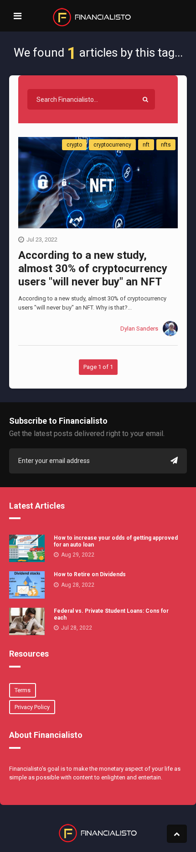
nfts (166, 145)
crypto (74, 145)
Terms (23, 690)
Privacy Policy (32, 707)
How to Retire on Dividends (90, 574)
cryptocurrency (112, 145)
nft (146, 145)
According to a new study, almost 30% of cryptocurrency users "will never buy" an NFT (92, 268)
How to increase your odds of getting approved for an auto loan (116, 541)
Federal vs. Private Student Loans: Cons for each (111, 614)
